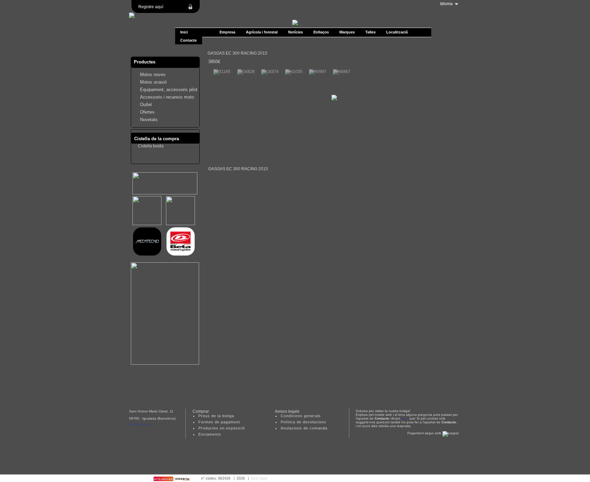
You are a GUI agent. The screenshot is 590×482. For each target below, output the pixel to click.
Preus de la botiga (216, 416)
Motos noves (153, 74)
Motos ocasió (153, 82)
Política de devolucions (303, 422)
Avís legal (259, 478)
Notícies (295, 32)
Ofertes (147, 112)
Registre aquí (150, 6)
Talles (370, 32)
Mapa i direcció (141, 424)
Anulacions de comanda (304, 428)
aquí (404, 418)
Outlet (146, 104)
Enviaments (209, 434)
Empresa (227, 32)
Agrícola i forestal (262, 32)
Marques (347, 32)
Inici (184, 32)
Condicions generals (301, 416)
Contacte (188, 40)
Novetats (149, 119)
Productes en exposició (221, 428)
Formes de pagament (219, 422)
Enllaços (321, 32)
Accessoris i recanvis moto (167, 97)
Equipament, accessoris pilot (168, 89)
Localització (397, 32)
